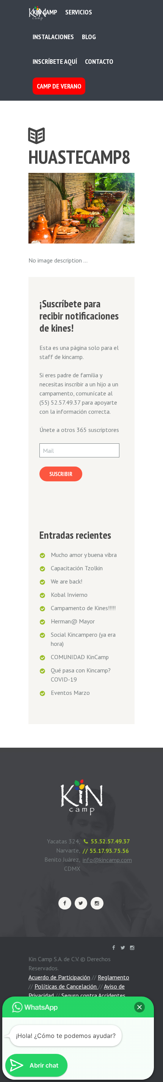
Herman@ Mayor (73, 621)
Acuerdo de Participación (59, 977)
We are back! (66, 581)
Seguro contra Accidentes (93, 995)
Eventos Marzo (70, 692)
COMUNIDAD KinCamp (80, 657)
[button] (139, 1007)
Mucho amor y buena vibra (84, 554)
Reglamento (113, 977)
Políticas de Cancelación (66, 986)
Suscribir (60, 474)
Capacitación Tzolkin (77, 568)
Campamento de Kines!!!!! (83, 608)
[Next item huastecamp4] (108, 208)
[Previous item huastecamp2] (55, 208)
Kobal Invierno (69, 594)
